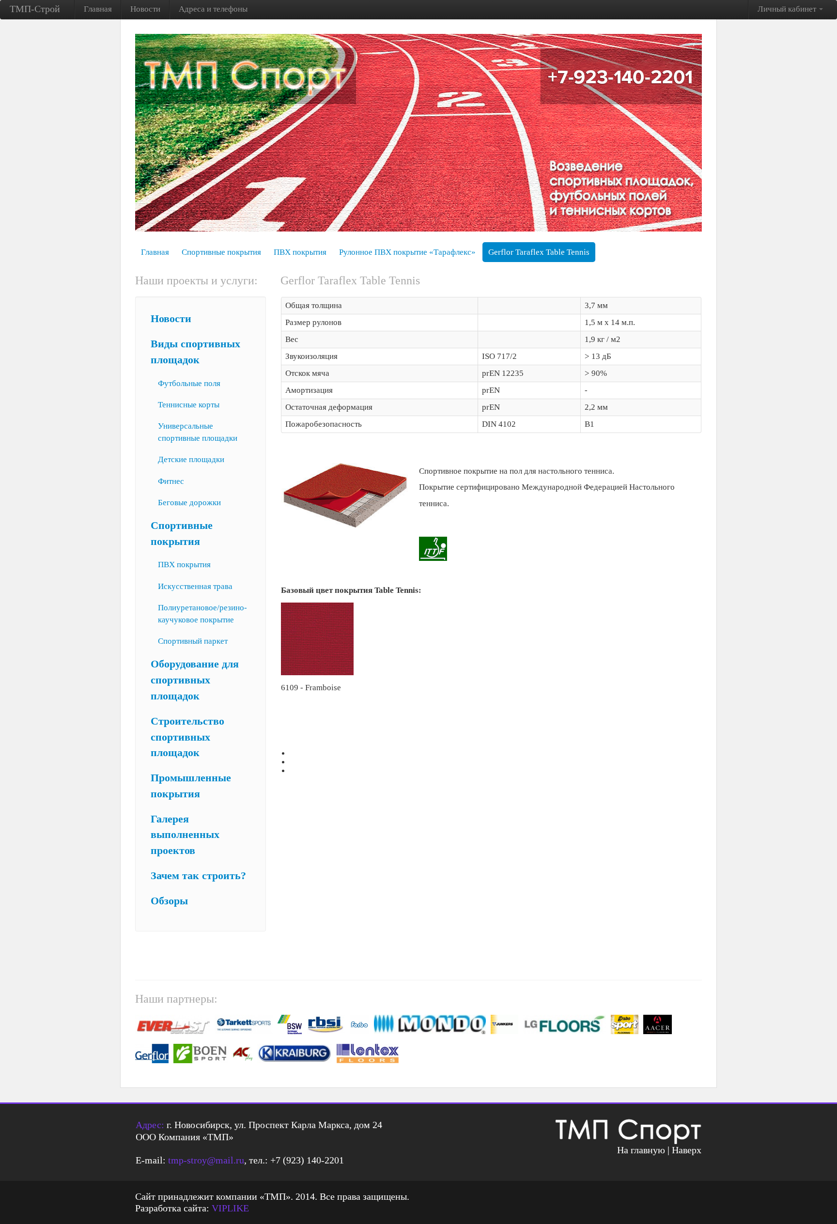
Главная (98, 9)
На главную (641, 1150)
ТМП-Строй (35, 8)
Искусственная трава (195, 586)
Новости (145, 9)
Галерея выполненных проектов (185, 835)
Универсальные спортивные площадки (197, 432)
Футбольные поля (189, 383)
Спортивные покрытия (221, 252)
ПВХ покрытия (300, 252)
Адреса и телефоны (213, 9)
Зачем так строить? (198, 876)
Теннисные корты (188, 404)
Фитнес (171, 481)
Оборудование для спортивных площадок (195, 680)
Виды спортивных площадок (195, 352)
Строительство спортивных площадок (187, 737)
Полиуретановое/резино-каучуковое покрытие (202, 613)
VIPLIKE (230, 1208)
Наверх (686, 1150)
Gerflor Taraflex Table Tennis (538, 252)
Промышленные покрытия (191, 786)
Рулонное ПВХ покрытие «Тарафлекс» (407, 252)
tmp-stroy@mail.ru (206, 1160)
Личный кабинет (788, 9)
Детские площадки (191, 459)
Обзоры (169, 901)
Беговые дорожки (189, 502)
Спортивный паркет (193, 641)
